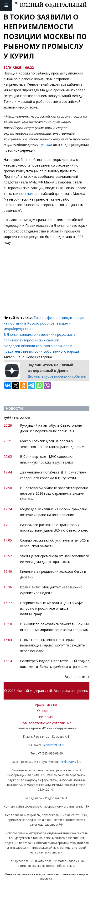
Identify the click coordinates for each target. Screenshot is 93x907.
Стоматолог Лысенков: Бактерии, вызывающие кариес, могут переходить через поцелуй (52, 645)
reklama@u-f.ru (71, 762)
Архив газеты (46, 704)
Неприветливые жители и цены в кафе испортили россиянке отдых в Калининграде (51, 608)
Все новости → (77, 676)
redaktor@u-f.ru (54, 745)
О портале (45, 710)
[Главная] (54, 5)
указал (46, 144)
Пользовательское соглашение (46, 723)
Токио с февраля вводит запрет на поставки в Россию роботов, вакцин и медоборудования (45, 323)
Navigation (6, 5)
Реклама (46, 717)
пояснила (27, 193)
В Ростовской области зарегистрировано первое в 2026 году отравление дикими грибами (54, 494)
